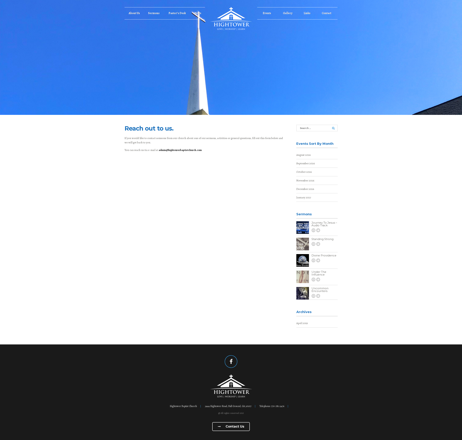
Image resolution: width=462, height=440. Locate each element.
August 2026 (303, 155)
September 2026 (305, 163)
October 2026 (304, 172)
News (197, 13)
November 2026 (305, 180)
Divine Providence (323, 255)
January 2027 (303, 197)
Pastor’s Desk (177, 13)
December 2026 (305, 189)
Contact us (234, 426)
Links (307, 13)
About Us (134, 13)
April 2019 (302, 323)
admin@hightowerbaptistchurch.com (180, 150)
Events (267, 13)
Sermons (154, 13)
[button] (313, 230)
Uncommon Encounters (319, 290)
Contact (326, 13)
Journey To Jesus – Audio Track (324, 224)
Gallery (287, 13)
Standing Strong (322, 239)
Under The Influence (318, 273)
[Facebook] (231, 361)
